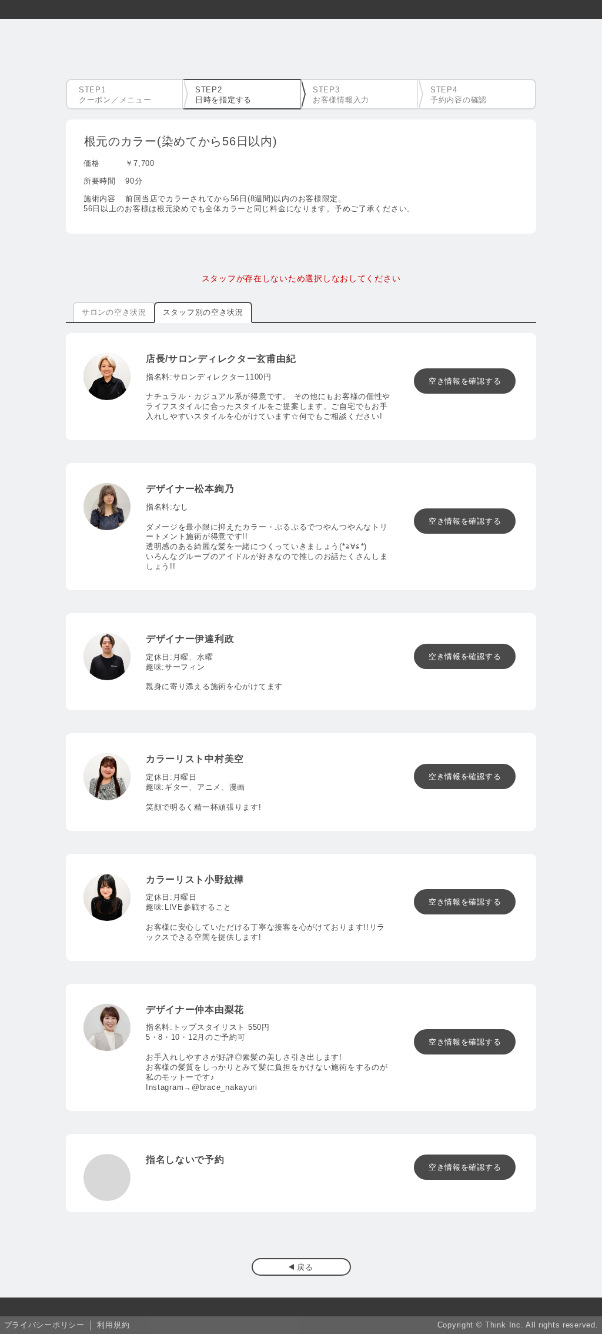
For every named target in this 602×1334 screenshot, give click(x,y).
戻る (305, 1267)
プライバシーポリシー (44, 1324)
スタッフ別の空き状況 (203, 312)
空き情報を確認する (465, 381)
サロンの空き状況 (114, 312)
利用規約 (113, 1324)
